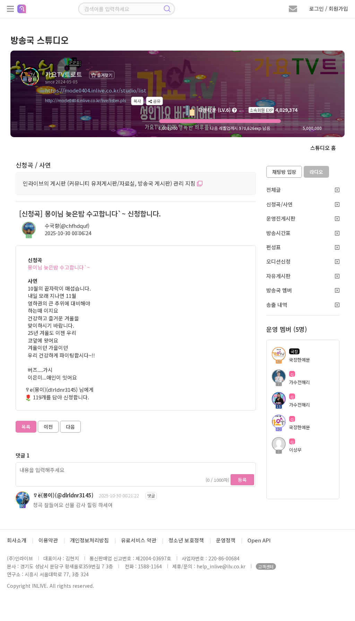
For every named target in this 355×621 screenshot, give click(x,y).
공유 (156, 101)
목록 (26, 426)
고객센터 (266, 566)
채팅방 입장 (284, 171)
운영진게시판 (280, 218)
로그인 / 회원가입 (328, 8)
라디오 (316, 171)
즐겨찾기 (104, 75)
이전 (48, 426)
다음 (70, 426)
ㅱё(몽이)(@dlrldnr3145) (63, 495)
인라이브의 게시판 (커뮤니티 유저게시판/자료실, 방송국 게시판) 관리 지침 (110, 183)
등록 (242, 479)
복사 (137, 101)
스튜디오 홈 (323, 147)
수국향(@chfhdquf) (67, 225)
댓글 (151, 495)
